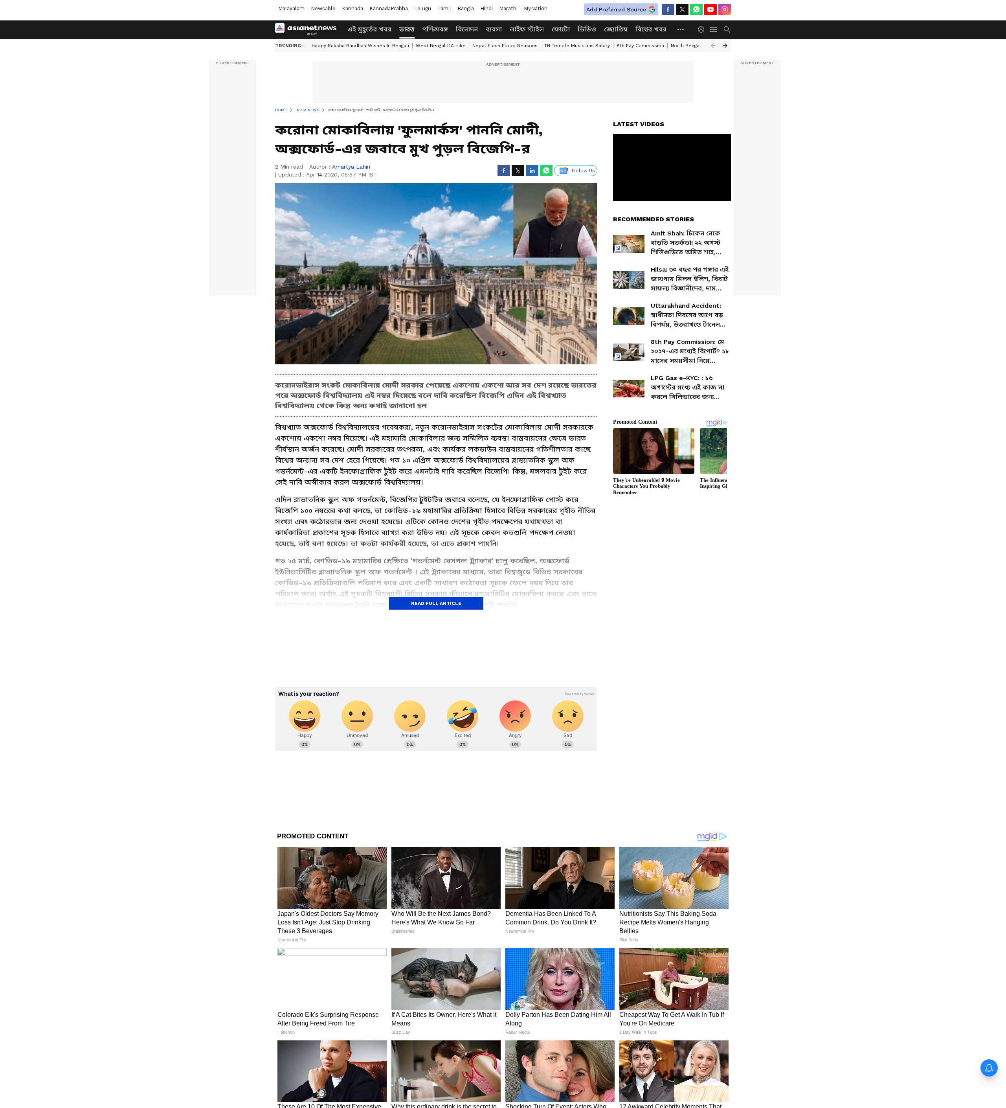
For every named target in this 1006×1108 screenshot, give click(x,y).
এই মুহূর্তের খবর (369, 29)
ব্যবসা (494, 29)
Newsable (323, 8)
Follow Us (583, 170)
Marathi (508, 8)
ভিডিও (587, 29)
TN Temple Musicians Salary (577, 45)
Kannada (352, 8)
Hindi (486, 8)
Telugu (422, 8)
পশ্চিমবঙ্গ (435, 29)
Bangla (465, 8)
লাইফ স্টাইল (527, 29)
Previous (713, 45)
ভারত (407, 29)
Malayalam (291, 8)
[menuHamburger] (714, 29)
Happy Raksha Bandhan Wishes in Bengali (360, 45)
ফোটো (561, 29)
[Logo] (308, 29)
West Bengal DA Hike (441, 45)
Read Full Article (436, 603)
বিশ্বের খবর (650, 29)
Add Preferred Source (616, 9)
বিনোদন (467, 29)
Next (725, 45)
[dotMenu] (681, 29)
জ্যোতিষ (616, 29)
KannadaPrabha (388, 8)
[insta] (724, 9)
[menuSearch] (727, 29)
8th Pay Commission (640, 45)
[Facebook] (668, 9)
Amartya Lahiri (351, 167)
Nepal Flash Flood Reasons (505, 45)
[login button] (703, 29)
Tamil (444, 8)
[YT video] (710, 9)
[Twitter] (682, 9)
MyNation (535, 8)
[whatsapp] (696, 9)
